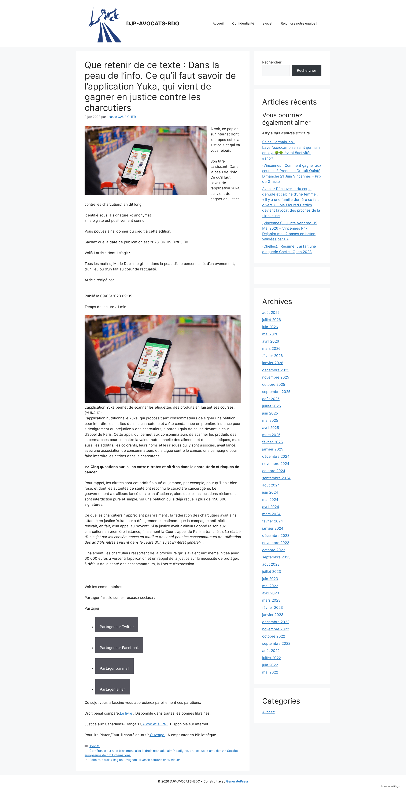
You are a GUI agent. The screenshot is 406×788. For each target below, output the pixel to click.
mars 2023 (271, 600)
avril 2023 (270, 593)
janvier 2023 (272, 615)
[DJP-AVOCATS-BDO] (104, 23)
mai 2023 (270, 586)
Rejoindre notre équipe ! (299, 23)
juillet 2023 (271, 571)
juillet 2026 (271, 320)
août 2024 (271, 485)
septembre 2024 (276, 478)
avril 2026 (270, 341)
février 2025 (272, 442)
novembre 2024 (275, 464)
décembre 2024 (275, 456)
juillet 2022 (271, 658)
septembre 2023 (276, 557)
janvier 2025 (272, 449)
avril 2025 (270, 428)
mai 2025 (270, 420)
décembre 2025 (275, 370)
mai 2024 (270, 499)
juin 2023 (270, 579)
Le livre (126, 713)
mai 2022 (270, 672)
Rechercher (271, 62)
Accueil (218, 23)
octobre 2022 (273, 636)
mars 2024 (271, 514)
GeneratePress (237, 781)
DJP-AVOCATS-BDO (152, 23)
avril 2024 (270, 507)
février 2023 (272, 607)
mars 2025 (271, 435)
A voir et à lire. (155, 724)
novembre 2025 (275, 377)
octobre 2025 (273, 384)
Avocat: (94, 746)
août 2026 (271, 312)
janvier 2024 (272, 528)
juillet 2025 (271, 406)
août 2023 (271, 564)
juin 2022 (270, 665)
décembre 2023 (275, 535)
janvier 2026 (272, 363)
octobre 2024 (273, 471)
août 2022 (271, 651)
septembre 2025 (276, 392)
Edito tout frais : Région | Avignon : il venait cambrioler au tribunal (135, 760)
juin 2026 (270, 327)
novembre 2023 (275, 543)
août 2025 (271, 399)
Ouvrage (157, 735)
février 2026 (272, 356)
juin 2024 (270, 492)
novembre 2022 (275, 629)
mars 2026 (271, 348)
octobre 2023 (273, 550)
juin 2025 (270, 413)
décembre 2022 (275, 622)
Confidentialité (243, 23)
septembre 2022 (276, 643)
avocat (267, 23)
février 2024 (272, 521)
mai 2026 (270, 334)
